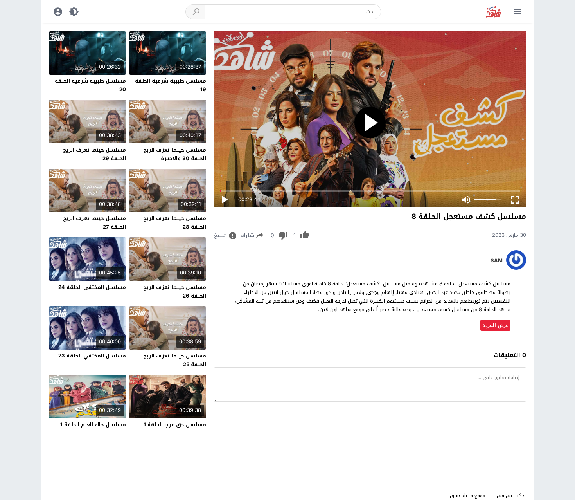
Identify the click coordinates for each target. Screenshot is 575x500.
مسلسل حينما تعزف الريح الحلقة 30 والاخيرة (174, 154)
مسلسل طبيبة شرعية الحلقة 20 (90, 85)
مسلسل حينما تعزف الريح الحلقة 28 (174, 222)
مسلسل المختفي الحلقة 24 (92, 287)
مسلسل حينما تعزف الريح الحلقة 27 (94, 222)
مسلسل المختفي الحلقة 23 (92, 356)
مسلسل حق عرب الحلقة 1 (175, 425)
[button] (195, 12)
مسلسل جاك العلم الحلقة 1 (93, 425)
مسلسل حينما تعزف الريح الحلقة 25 (174, 360)
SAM (497, 261)
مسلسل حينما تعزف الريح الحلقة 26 (174, 291)
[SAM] (516, 268)
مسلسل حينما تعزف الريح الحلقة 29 (94, 154)
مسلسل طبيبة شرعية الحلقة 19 (170, 85)
